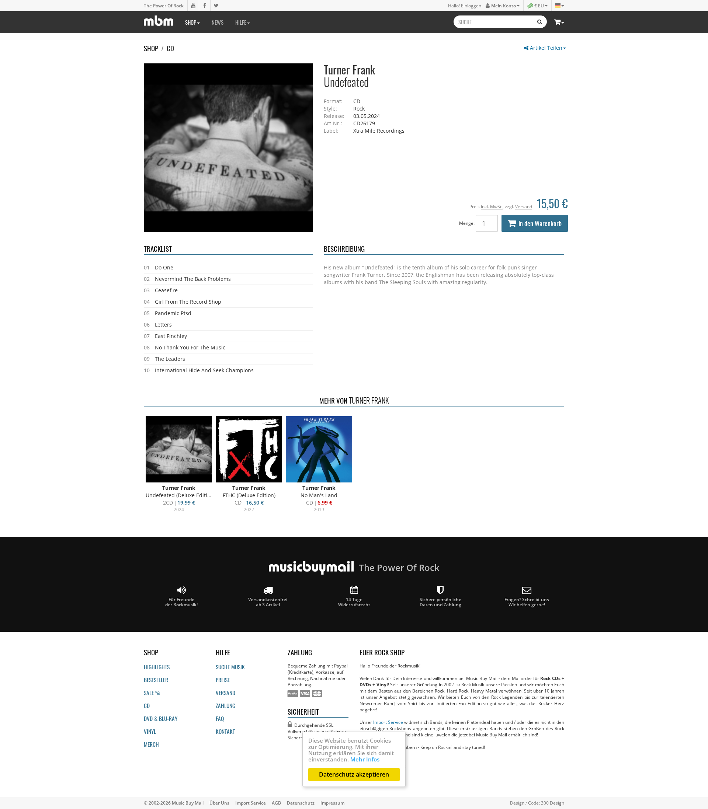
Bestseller (156, 680)
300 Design (552, 803)
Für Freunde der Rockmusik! (181, 601)
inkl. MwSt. (492, 206)
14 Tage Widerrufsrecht (354, 601)
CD (170, 48)
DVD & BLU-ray (160, 718)
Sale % (152, 692)
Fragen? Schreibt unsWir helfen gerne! (526, 601)
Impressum (332, 803)
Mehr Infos (364, 759)
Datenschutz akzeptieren (354, 774)
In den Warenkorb (540, 223)
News (217, 22)
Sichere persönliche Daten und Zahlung (440, 601)
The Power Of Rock (164, 5)
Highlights (157, 667)
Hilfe (240, 22)
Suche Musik (230, 667)
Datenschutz (301, 803)
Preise (223, 680)
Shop (190, 22)
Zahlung (225, 705)
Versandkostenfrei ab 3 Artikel (267, 601)
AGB (276, 803)
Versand (523, 206)
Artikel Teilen (545, 47)
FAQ (220, 718)
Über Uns (219, 803)
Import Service (388, 722)
